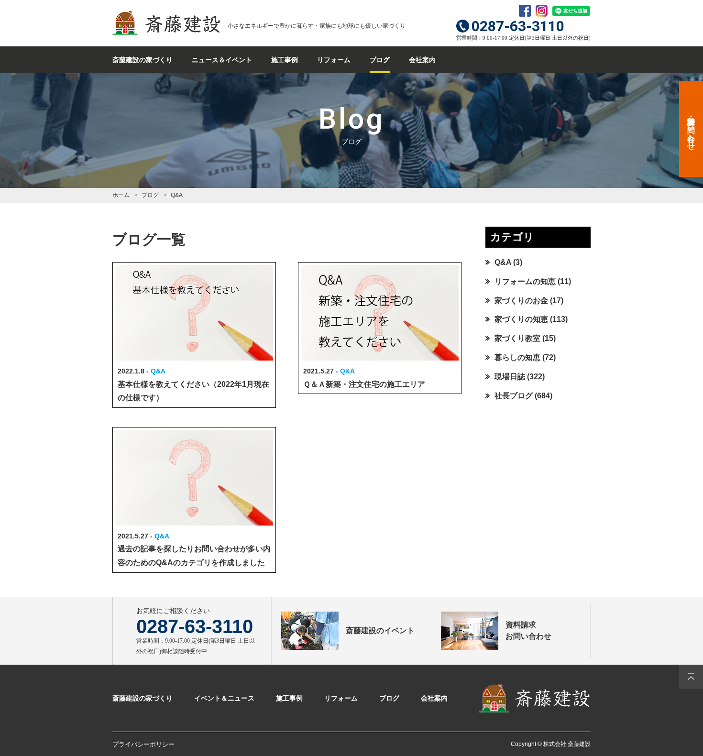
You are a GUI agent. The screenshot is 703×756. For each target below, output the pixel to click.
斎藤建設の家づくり (142, 60)
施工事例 (284, 60)
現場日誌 (509, 377)
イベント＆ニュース (224, 698)
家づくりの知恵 (521, 319)
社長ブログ (513, 396)
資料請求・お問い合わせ (691, 129)
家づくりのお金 (521, 300)
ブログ (380, 60)
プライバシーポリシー (143, 744)
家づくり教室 (517, 338)
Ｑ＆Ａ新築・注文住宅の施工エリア (364, 384)
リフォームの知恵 (525, 281)
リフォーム (334, 60)
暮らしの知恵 (517, 357)
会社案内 (422, 60)
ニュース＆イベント (222, 60)
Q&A (158, 371)
